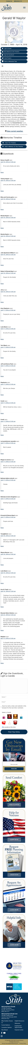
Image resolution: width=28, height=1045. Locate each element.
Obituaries (17, 1023)
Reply (2, 172)
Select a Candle (6, 712)
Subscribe (14, 768)
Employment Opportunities (18, 1026)
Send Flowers (7, 58)
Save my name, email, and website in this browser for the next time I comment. (14, 707)
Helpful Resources (19, 1021)
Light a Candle (7, 48)
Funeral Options (5, 1025)
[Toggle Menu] (24, 7)
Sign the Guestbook (9, 55)
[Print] (2, 66)
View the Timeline (10, 143)
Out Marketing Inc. (11, 1043)
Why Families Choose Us (7, 1021)
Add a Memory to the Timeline (11, 51)
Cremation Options (6, 1027)
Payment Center (19, 1030)
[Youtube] (4, 1033)
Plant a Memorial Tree (10, 61)
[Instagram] (2, 1036)
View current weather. (15, 131)
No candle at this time (9, 727)
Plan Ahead (4, 1030)
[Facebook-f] (2, 1033)
